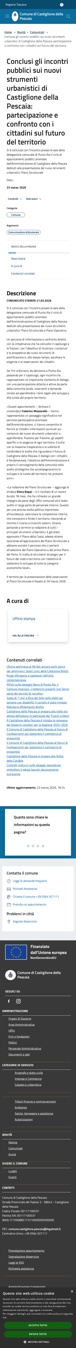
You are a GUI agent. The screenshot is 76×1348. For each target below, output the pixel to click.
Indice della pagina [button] (23, 246)
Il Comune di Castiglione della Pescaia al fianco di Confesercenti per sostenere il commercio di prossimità (37, 733)
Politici (12, 1042)
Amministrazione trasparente (26, 1286)
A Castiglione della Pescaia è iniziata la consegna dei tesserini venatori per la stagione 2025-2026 (37, 722)
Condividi (13, 199)
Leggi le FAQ (16, 1262)
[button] (37, 1342)
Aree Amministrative (21, 1024)
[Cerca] (68, 16)
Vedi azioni (32, 199)
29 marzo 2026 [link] (56, 581)
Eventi (12, 1177)
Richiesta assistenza (21, 1268)
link (4, 1317)
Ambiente (21, 1107)
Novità (21, 32)
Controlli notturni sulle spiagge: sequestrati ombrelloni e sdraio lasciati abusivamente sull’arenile (34, 769)
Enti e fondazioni (19, 1036)
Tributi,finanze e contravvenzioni (35, 1101)
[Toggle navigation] (7, 16)
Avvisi (12, 1154)
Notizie (12, 1142)
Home (8, 32)
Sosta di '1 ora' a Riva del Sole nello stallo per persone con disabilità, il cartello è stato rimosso (37, 700)
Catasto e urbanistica (28, 1084)
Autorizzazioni (24, 1119)
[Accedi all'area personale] (61, 4)
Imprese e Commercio (28, 1078)
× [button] (71, 1291)
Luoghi (12, 1171)
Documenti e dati (19, 1054)
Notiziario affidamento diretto (25, 707)
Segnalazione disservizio (23, 1256)
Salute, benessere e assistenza (34, 1113)
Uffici (11, 1030)
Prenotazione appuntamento (26, 1250)
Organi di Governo (19, 1018)
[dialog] (38, 1318)
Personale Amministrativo (24, 1048)
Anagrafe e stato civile (29, 1072)
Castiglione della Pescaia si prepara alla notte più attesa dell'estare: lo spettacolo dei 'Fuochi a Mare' (38, 713)
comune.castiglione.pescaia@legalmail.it (34, 1229)
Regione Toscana (16, 4)
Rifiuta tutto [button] (38, 1334)
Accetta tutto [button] (38, 1325)
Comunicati (37, 32)
